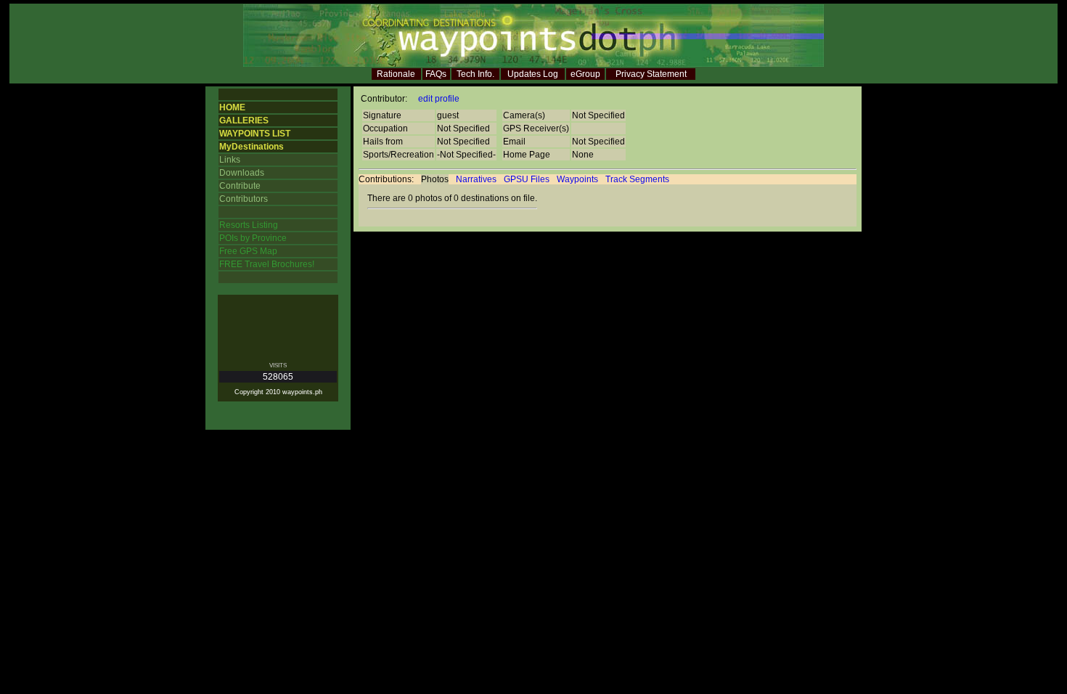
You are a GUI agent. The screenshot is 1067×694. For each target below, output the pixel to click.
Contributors (243, 199)
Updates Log (532, 74)
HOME (232, 107)
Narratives (476, 179)
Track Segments (637, 179)
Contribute (240, 186)
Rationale (396, 74)
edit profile (438, 99)
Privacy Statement (651, 74)
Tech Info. (475, 74)
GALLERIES (244, 120)
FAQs (435, 74)
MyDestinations (251, 147)
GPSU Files (526, 179)
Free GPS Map (248, 251)
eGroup (585, 74)
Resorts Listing (248, 225)
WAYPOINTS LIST (254, 133)
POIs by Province (253, 238)
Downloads (241, 173)
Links (229, 160)
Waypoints (577, 179)
